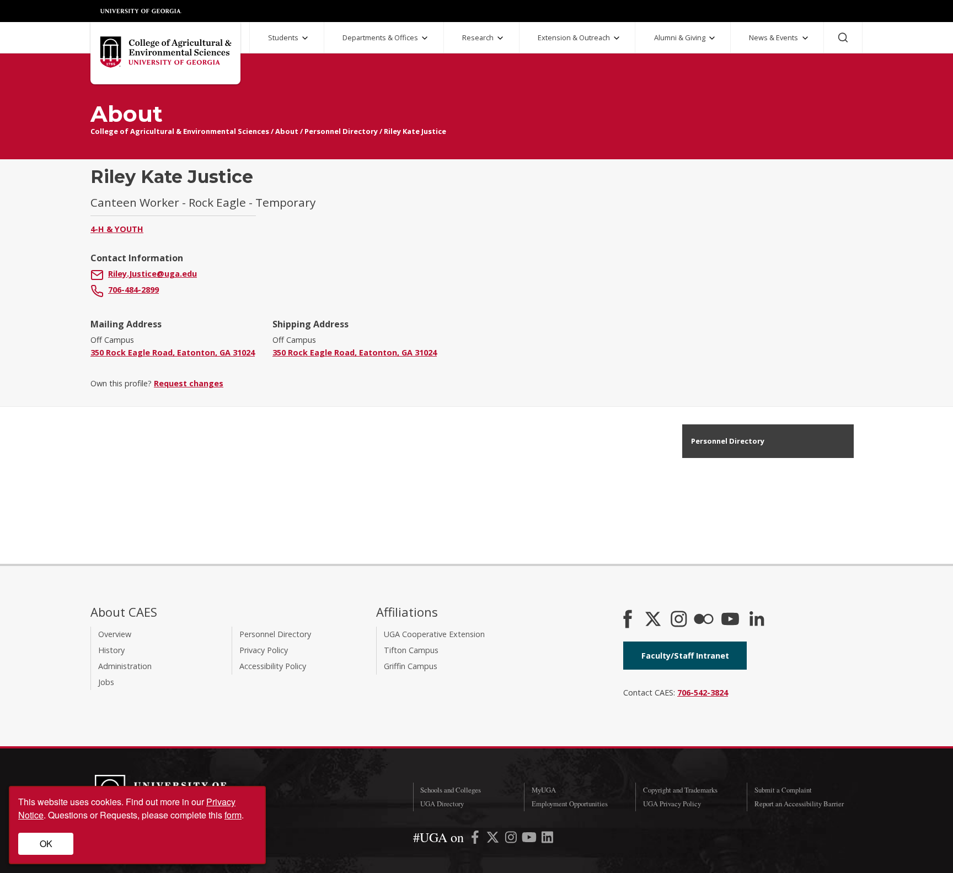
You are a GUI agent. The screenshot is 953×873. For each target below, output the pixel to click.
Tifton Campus (411, 650)
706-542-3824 (702, 692)
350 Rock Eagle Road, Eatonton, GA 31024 (172, 352)
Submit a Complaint (783, 790)
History (111, 650)
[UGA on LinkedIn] (547, 839)
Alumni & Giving (679, 37)
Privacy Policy (263, 650)
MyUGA (544, 790)
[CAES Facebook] (627, 620)
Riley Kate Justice (415, 131)
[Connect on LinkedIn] (756, 620)
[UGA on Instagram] (512, 839)
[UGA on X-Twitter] (494, 839)
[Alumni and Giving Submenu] (712, 38)
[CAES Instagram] (678, 620)
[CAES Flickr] (703, 620)
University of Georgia (141, 11)
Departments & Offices (380, 37)
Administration (125, 666)
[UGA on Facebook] (476, 839)
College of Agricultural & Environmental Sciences (179, 131)
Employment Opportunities (570, 804)
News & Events (773, 37)
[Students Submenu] (305, 38)
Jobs (106, 682)
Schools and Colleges (450, 790)
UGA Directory (442, 804)
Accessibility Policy (272, 666)
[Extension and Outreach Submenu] (616, 38)
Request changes (188, 383)
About (286, 131)
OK (46, 843)
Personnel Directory (341, 131)
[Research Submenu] (500, 38)
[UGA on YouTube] (530, 839)
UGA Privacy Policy (672, 804)
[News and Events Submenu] (805, 38)
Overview (114, 634)
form (233, 815)
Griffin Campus (410, 666)
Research (478, 37)
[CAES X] (654, 620)
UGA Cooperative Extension (434, 634)
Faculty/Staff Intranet (685, 655)
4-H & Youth (116, 229)
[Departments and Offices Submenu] (424, 38)
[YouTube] (730, 620)
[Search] (843, 37)
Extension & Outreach (574, 37)
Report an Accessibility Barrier (799, 804)
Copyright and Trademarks (680, 790)
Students (283, 37)
